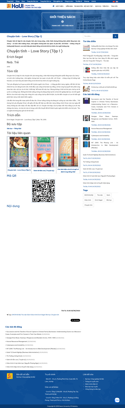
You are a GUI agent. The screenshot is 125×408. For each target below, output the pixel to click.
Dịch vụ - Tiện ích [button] (102, 6)
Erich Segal (41, 315)
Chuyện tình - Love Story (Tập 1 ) (19, 170)
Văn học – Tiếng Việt (14, 128)
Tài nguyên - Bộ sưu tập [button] (83, 6)
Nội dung (13, 206)
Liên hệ (93, 1)
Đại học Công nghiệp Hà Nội (94, 379)
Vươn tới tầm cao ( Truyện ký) (43, 170)
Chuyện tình (55, 315)
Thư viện (24, 315)
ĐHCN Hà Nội (16, 315)
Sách (28, 315)
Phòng (17, 1)
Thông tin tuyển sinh (91, 381)
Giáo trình (34, 315)
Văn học (48, 315)
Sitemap (86, 1)
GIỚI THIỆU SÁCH (67, 26)
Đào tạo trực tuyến (91, 387)
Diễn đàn (69, 6)
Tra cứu (114, 6)
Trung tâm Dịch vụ (45, 1)
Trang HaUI (10, 1)
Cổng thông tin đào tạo (93, 389)
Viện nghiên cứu (58, 1)
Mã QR (11, 176)
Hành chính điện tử (91, 384)
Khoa (23, 1)
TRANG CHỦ (56, 26)
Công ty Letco (69, 1)
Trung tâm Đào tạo (32, 1)
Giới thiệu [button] (60, 6)
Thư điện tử (78, 1)
